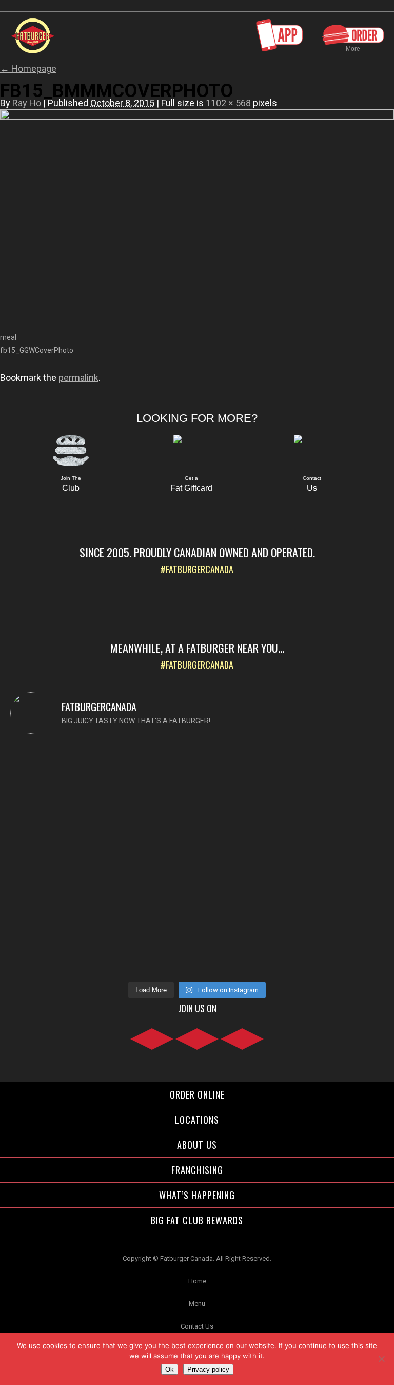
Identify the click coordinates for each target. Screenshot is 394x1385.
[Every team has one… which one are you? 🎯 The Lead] (292, 820)
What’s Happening (197, 1195)
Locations (197, 1119)
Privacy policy (208, 1369)
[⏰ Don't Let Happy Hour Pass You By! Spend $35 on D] (292, 936)
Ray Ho (26, 103)
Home (197, 1281)
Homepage (28, 68)
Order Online (197, 1094)
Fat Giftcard (191, 484)
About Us (197, 1144)
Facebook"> (151, 1044)
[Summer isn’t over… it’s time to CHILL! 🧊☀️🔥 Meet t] (102, 795)
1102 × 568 (228, 103)
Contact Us (197, 1326)
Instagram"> (197, 1044)
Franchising (197, 1170)
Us (312, 484)
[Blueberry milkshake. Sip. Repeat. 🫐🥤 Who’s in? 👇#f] (102, 917)
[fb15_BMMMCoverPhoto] (197, 117)
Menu (197, 1303)
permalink (78, 377)
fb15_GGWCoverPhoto (36, 350)
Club (71, 484)
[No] (381, 1359)
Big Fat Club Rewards (197, 1220)
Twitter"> (242, 1044)
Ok (169, 1369)
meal (8, 337)
